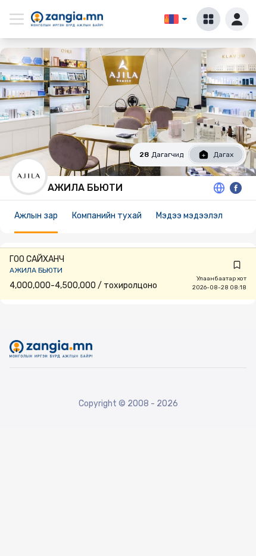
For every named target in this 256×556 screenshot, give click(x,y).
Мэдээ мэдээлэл (189, 216)
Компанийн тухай (107, 216)
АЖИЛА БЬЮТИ (36, 270)
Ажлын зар (36, 216)
